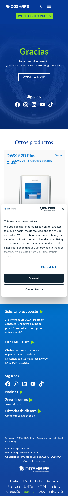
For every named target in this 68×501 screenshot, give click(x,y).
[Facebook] (17, 104)
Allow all (34, 278)
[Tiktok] (50, 104)
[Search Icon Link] (40, 7)
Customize (32, 289)
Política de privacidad (17, 448)
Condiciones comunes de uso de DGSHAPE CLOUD (33, 456)
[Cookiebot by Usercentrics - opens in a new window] (41, 209)
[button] (49, 6)
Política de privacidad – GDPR (21, 452)
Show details (49, 267)
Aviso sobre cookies (34, 460)
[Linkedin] (34, 104)
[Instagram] (25, 104)
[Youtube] (42, 104)
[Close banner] (63, 209)
